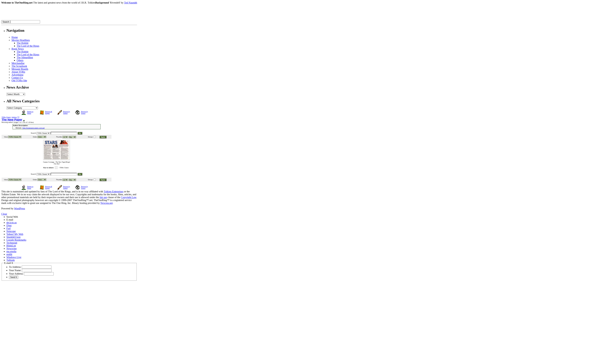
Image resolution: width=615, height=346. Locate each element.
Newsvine (11, 248)
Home (15, 37)
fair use (103, 197)
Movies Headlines (21, 40)
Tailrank (10, 260)
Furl (8, 228)
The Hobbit (22, 43)
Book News (18, 48)
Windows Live (13, 257)
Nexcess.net (106, 203)
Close (4, 214)
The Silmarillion (25, 57)
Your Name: (15, 270)
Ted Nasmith (130, 2)
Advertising (17, 74)
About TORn (18, 71)
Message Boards (20, 69)
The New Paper (12, 119)
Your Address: (16, 273)
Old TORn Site (19, 80)
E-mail (9, 219)
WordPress (19, 208)
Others (20, 60)
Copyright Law (128, 197)
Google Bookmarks (16, 240)
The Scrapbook (19, 66)
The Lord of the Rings (28, 46)
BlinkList (11, 245)
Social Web (12, 216)
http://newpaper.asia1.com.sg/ (33, 128)
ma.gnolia (11, 251)
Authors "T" (15, 117)
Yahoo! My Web (14, 234)
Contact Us (17, 77)
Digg (9, 225)
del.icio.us (11, 222)
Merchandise (18, 63)
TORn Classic (6, 117)
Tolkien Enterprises (113, 191)
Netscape (11, 231)
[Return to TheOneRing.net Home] (49, 19)
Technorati (11, 242)
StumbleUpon (13, 237)
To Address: (15, 267)
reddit (9, 254)
